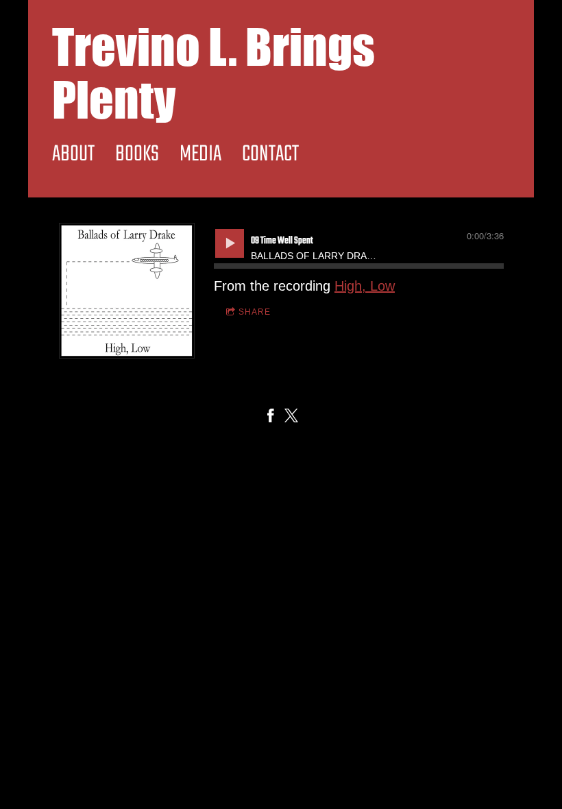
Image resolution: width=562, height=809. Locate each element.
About (73, 154)
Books (137, 154)
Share (255, 312)
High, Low (364, 285)
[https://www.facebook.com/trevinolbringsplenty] (271, 417)
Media (200, 154)
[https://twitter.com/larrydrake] (291, 417)
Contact (270, 154)
